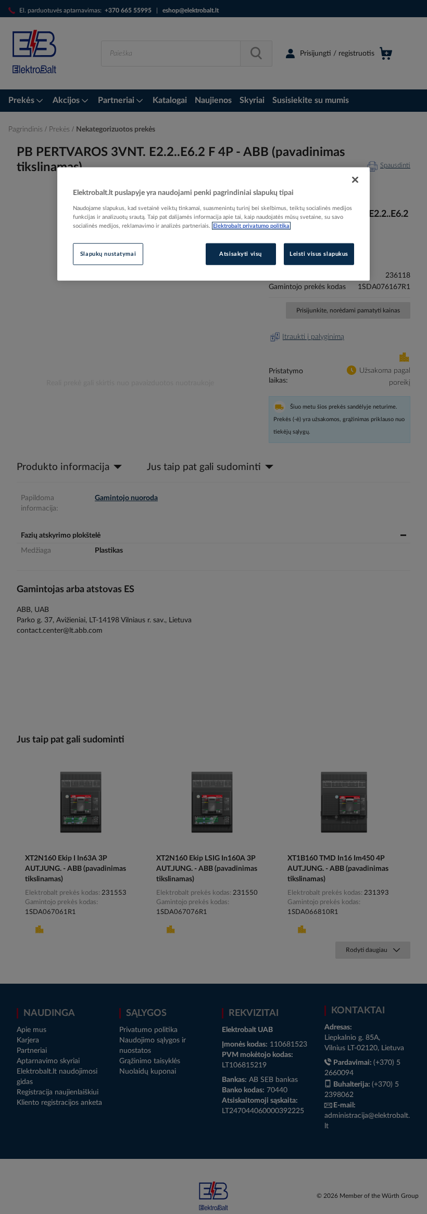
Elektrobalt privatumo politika (251, 226)
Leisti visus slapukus (319, 254)
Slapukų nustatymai (108, 254)
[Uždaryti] (355, 179)
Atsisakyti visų (240, 254)
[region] (213, 224)
